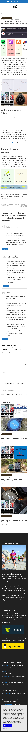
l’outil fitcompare (11, 142)
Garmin (9, 442)
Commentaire (6, 352)
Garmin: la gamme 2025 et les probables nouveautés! (21, 205)
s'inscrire (21, 385)
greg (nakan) (12, 436)
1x (9, 34)
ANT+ (5, 524)
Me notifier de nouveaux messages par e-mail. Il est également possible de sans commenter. (14, 385)
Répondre (5, 249)
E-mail (4, 372)
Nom (3, 367)
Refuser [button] (5, 728)
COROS (9, 483)
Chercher (23, 14)
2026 (5, 442)
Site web (4, 378)
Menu (4, 14)
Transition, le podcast (6, 17)
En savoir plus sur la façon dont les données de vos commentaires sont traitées (14, 396)
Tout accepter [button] (7, 725)
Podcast (6, 198)
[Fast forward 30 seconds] (12, 34)
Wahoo (18, 483)
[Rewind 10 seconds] (7, 34)
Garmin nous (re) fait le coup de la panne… (7, 205)
